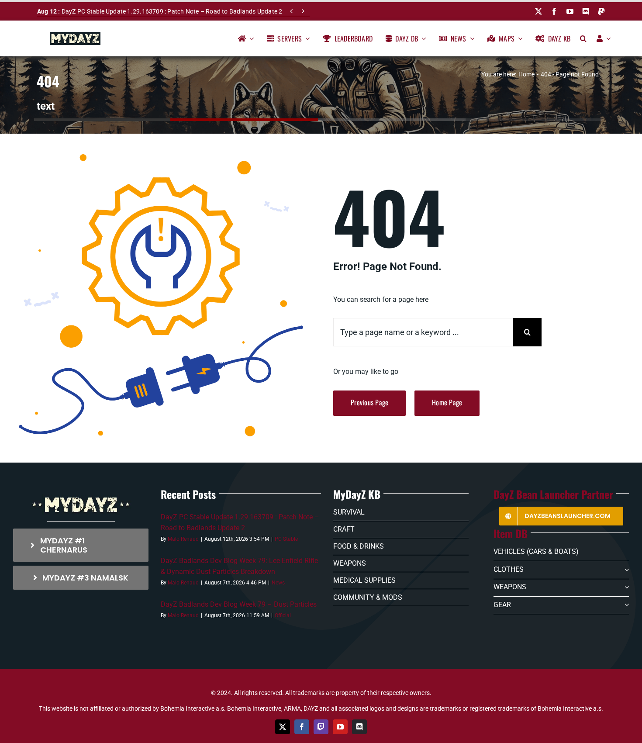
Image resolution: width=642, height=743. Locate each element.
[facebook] (554, 11)
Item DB (511, 533)
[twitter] (538, 11)
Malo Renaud (183, 539)
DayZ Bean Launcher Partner (553, 494)
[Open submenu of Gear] (625, 605)
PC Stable (286, 539)
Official (283, 615)
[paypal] (601, 11)
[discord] (585, 11)
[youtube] (569, 11)
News (278, 583)
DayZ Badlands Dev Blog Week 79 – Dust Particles (239, 604)
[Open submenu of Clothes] (625, 569)
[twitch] (321, 726)
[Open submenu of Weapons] (625, 587)
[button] (583, 38)
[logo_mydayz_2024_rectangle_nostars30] (75, 35)
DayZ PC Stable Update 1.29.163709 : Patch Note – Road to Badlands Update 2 (159, 11)
